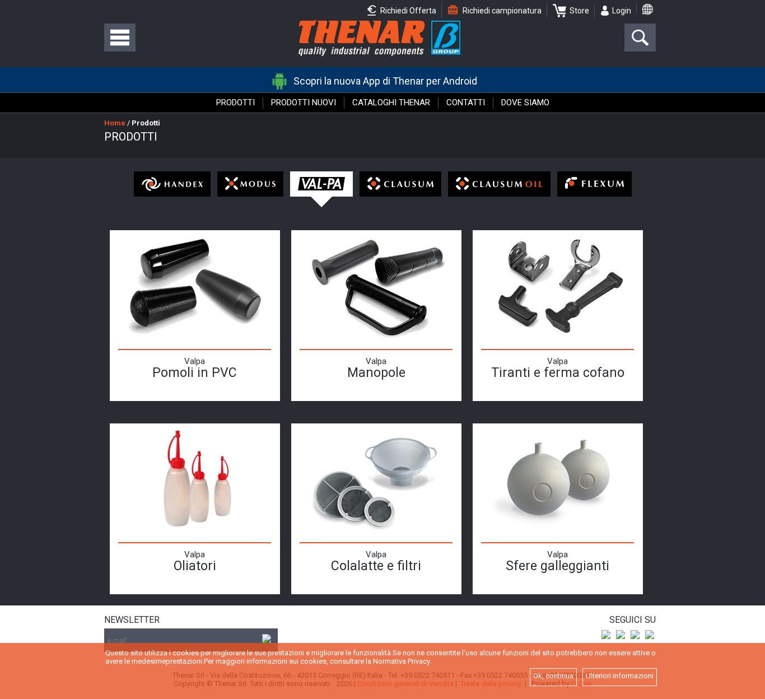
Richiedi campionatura (501, 10)
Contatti (465, 102)
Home (114, 123)
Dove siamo (525, 102)
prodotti (146, 123)
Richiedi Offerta (407, 10)
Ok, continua (553, 676)
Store (579, 10)
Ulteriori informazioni (620, 676)
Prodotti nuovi (303, 102)
